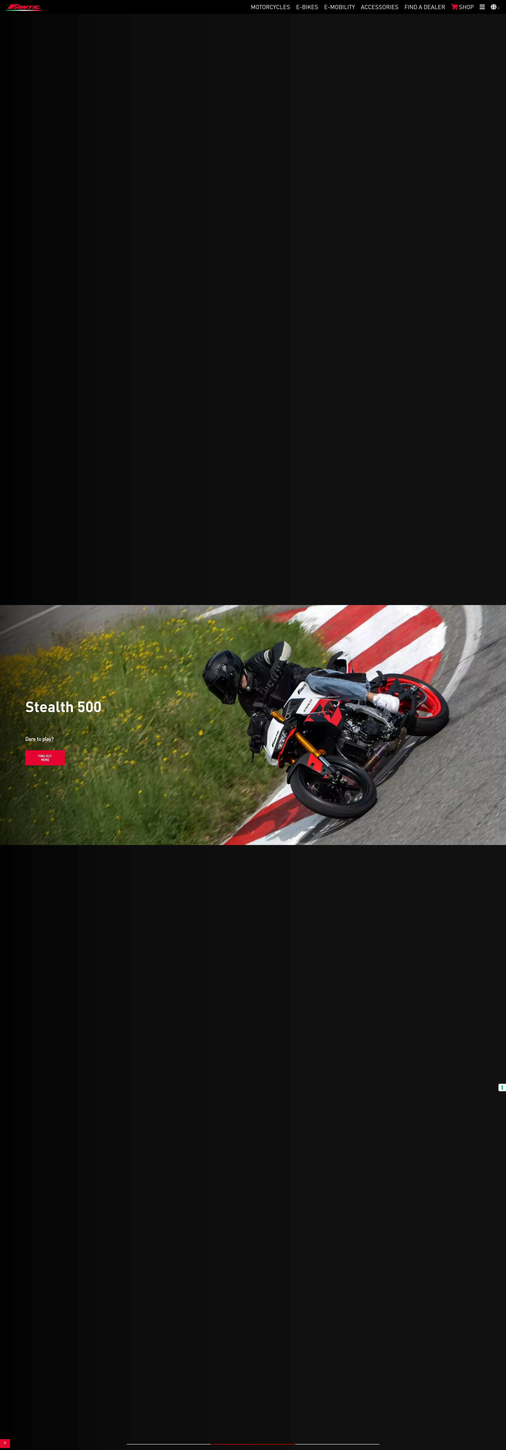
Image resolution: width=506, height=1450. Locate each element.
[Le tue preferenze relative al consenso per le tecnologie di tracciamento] (502, 1087)
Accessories (379, 6)
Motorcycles (270, 6)
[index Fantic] (23, 7)
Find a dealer (424, 6)
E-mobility (339, 6)
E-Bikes (307, 6)
